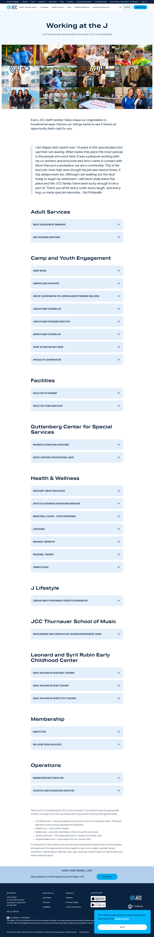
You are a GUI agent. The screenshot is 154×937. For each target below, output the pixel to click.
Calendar (25, 1)
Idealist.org (40, 832)
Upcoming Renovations (84, 1)
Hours (33, 1)
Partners (70, 893)
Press (62, 1)
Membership (140, 7)
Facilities (47, 907)
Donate (127, 7)
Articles (91, 923)
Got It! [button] (122, 927)
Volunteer (70, 1)
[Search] (120, 7)
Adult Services (58, 7)
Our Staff (47, 898)
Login (143, 1)
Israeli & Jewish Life (101, 7)
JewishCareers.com (45, 839)
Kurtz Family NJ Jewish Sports (119, 1)
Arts (69, 7)
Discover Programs (12, 1)
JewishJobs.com (44, 836)
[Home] (12, 7)
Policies (69, 898)
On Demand (134, 1)
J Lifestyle (44, 7)
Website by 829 (84, 932)
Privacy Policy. (122, 919)
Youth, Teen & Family (27, 7)
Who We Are (53, 1)
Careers (46, 902)
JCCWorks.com (43, 821)
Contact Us (41, 1)
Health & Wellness (82, 7)
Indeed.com (41, 828)
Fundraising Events (101, 1)
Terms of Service (73, 907)
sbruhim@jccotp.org (26, 923)
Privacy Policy (72, 902)
